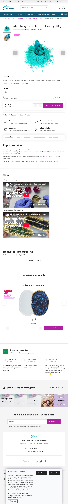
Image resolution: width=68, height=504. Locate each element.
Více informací (24, 83)
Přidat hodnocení (34, 261)
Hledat (46, 7)
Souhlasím (54, 473)
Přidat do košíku (53, 105)
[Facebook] (36, 461)
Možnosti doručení (60, 98)
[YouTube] (44, 461)
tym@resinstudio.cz (35, 448)
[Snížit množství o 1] (35, 105)
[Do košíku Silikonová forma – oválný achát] (53, 328)
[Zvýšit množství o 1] (40, 105)
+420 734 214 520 (35, 451)
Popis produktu (9, 137)
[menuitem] (9, 14)
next (64, 303)
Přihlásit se (53, 421)
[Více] (64, 14)
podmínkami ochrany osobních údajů (32, 426)
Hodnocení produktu (39, 137)
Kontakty (17, 2)
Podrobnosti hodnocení (36, 29)
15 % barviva (49, 157)
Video (18, 137)
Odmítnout (41, 473)
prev (4, 303)
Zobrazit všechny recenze (26, 353)
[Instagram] (40, 461)
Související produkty (54, 137)
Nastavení (13, 501)
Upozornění (27, 137)
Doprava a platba (7, 2)
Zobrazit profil (54, 388)
